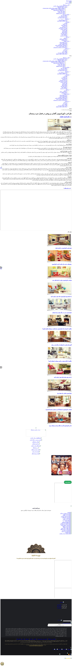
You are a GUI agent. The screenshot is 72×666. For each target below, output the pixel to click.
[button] (36, 55)
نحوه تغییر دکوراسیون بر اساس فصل (63, 248)
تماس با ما (65, 50)
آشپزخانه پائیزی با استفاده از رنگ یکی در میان (61, 344)
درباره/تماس (67, 48)
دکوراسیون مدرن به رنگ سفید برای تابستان (62, 312)
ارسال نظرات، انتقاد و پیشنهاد (61, 53)
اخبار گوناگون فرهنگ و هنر (62, 20)
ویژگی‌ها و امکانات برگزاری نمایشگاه (58, 9)
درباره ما (65, 49)
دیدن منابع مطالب (67, 188)
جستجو (59, 624)
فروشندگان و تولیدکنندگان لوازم (61, 45)
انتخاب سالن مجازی (61, 11)
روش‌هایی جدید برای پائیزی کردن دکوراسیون (62, 264)
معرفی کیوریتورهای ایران (62, 17)
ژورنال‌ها (67, 36)
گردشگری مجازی (63, 29)
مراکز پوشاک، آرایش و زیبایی (61, 46)
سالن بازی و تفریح (63, 35)
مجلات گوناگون (64, 40)
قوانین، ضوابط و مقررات (62, 52)
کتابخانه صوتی (64, 31)
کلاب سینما (65, 24)
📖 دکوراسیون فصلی (66, 116)
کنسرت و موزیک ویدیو (63, 28)
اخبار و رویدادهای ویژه (63, 19)
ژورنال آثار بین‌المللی (63, 91)
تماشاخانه (67, 74)
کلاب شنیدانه (64, 30)
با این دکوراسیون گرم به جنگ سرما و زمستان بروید (60, 425)
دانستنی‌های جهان (64, 33)
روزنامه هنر (67, 18)
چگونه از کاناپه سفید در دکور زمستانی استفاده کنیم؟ (60, 361)
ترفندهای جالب (64, 34)
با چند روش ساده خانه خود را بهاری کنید (63, 377)
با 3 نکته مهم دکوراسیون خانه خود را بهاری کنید (61, 296)
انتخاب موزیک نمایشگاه (60, 13)
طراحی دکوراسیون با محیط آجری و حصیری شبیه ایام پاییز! (59, 409)
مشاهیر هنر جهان (64, 15)
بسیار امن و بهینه (69, 656)
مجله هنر (65, 37)
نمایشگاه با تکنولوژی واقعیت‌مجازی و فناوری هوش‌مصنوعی (54, 8)
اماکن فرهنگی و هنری (63, 44)
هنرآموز (65, 23)
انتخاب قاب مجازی (61, 12)
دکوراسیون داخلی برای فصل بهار (64, 393)
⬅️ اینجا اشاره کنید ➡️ (68, 658)
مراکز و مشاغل (66, 41)
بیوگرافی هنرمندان (65, 14)
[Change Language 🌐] (70, 1)
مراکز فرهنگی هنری (63, 42)
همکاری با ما (64, 51)
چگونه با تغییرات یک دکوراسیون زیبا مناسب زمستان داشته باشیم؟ (57, 328)
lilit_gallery (59, 606)
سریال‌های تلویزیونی (63, 27)
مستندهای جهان (64, 25)
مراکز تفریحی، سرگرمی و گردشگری (60, 47)
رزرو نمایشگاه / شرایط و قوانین (59, 10)
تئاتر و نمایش (64, 26)
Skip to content (69, 0)
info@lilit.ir (59, 604)
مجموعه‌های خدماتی (63, 43)
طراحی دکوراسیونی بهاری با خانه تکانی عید (62, 280)
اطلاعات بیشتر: (67, 657)
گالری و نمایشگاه (66, 4)
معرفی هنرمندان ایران (63, 16)
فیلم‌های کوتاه (64, 32)
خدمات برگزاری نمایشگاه (62, 7)
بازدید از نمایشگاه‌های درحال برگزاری (60, 58)
